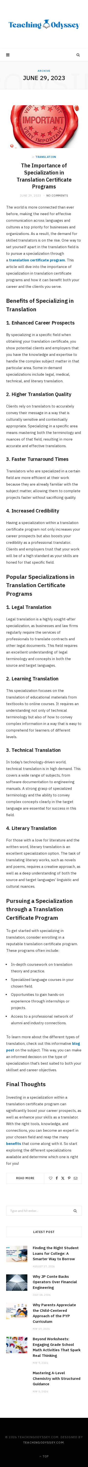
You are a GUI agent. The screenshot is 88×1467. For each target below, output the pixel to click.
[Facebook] (57, 1178)
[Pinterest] (69, 1178)
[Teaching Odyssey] (44, 24)
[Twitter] (63, 1178)
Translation (45, 157)
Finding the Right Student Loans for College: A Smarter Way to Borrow (56, 1253)
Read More (25, 1178)
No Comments (57, 195)
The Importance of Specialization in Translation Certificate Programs (44, 176)
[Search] (78, 54)
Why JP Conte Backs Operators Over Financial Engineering (55, 1282)
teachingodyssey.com (43, 1442)
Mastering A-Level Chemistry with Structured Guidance (56, 1378)
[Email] (75, 1178)
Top (45, 1456)
